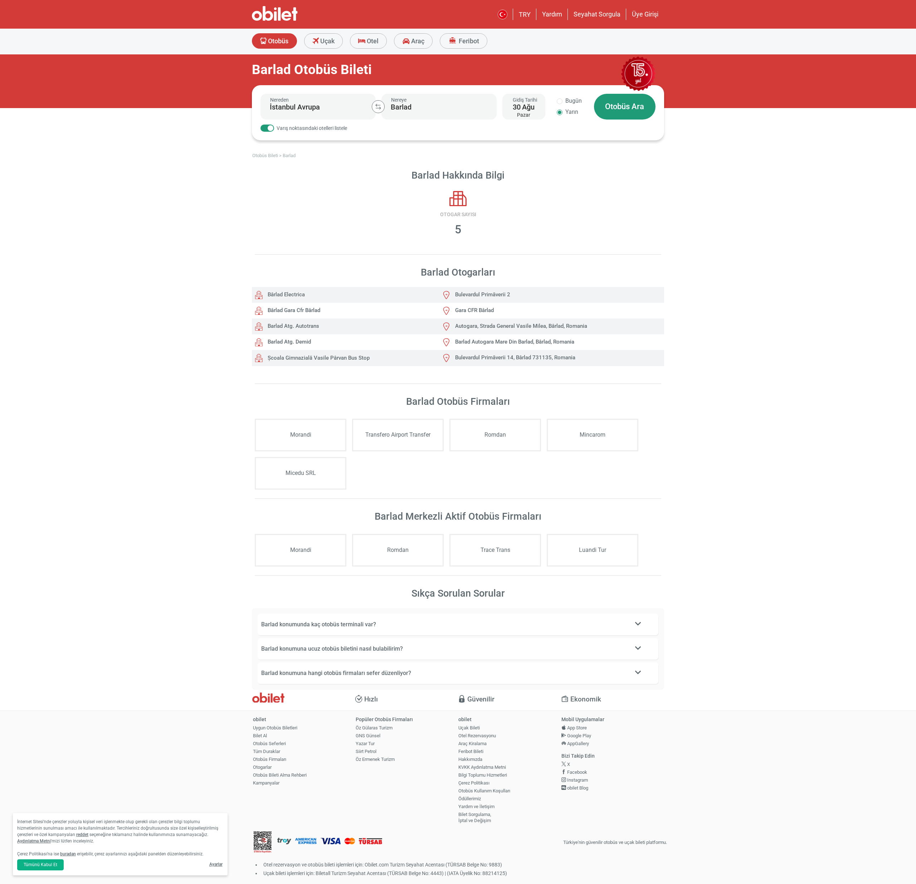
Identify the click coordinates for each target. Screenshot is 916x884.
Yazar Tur (365, 743)
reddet (82, 834)
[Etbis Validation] (263, 843)
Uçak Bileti (469, 727)
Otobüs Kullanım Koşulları (484, 790)
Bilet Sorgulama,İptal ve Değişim (474, 817)
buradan (68, 853)
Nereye (398, 100)
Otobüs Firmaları (269, 759)
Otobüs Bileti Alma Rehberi (280, 775)
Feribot (468, 41)
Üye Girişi (645, 14)
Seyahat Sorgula (597, 14)
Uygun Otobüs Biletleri (275, 727)
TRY (525, 14)
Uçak (327, 41)
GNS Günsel (368, 735)
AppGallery (577, 743)
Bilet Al (260, 735)
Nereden (279, 100)
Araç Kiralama (472, 743)
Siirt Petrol (366, 751)
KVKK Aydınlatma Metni (482, 767)
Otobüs (277, 41)
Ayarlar (216, 864)
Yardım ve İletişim (476, 806)
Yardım (552, 14)
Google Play (578, 735)
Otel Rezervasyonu (477, 735)
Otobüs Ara (624, 106)
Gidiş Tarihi (525, 100)
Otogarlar (262, 767)
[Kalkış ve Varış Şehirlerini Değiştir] (378, 106)
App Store (576, 727)
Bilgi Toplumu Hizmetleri (482, 775)
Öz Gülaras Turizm (374, 727)
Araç (417, 41)
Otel (372, 41)
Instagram (577, 780)
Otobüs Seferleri (269, 743)
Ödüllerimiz (469, 798)
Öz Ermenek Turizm (375, 759)
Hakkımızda (470, 759)
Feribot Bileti (470, 751)
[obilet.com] (292, 19)
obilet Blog (577, 788)
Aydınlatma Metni (34, 841)
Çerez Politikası (473, 783)
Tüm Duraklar (266, 751)
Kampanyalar (266, 783)
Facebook (576, 772)
